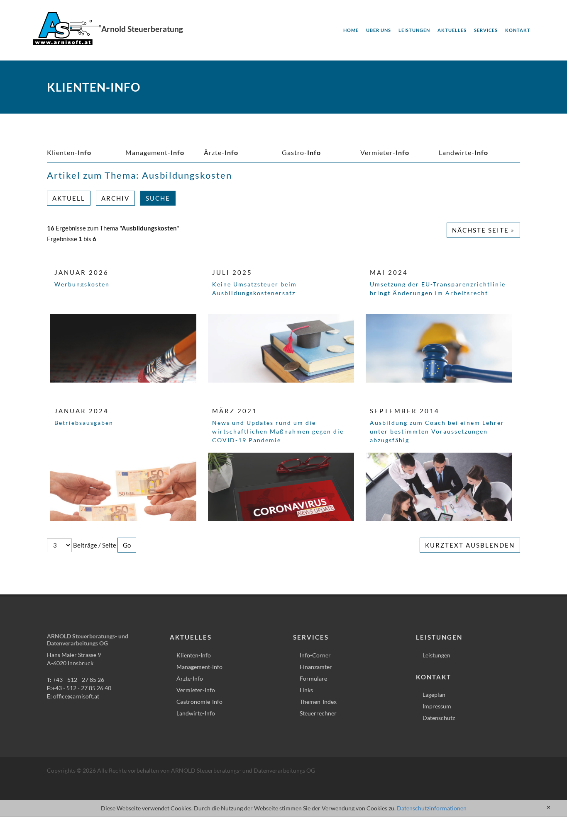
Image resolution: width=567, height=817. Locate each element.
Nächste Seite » (483, 230)
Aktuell (68, 198)
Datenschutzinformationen (432, 808)
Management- (154, 152)
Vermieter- (384, 152)
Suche (158, 198)
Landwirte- (463, 152)
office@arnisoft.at (76, 696)
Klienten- (69, 152)
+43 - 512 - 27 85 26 (78, 679)
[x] (548, 807)
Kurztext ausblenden (470, 545)
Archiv (115, 198)
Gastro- (301, 152)
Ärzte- (221, 152)
